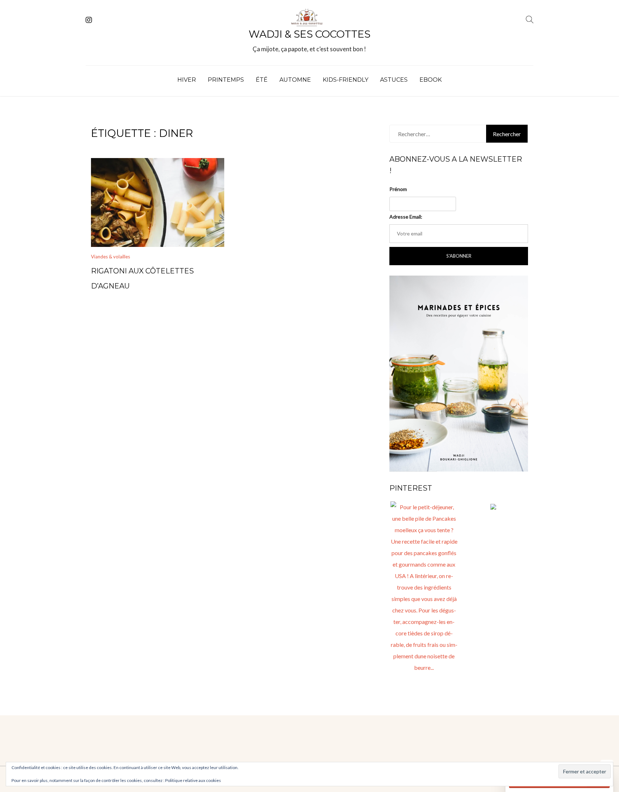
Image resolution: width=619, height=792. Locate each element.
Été (262, 79)
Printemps (226, 79)
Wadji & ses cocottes (309, 34)
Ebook (430, 79)
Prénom (398, 189)
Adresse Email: (405, 217)
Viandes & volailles (110, 256)
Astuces (394, 79)
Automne (295, 79)
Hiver (186, 79)
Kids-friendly (345, 79)
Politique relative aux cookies (193, 780)
